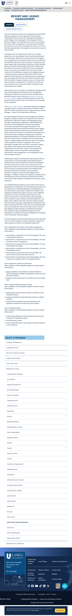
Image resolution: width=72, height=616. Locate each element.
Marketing (10, 506)
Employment (32, 570)
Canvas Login (56, 570)
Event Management (13, 432)
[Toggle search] (69, 3)
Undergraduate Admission (15, 543)
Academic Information (13, 342)
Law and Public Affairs (14, 490)
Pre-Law (9, 512)
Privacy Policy (35, 610)
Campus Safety (57, 579)
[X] (48, 586)
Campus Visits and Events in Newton (42, 602)
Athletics (54, 574)
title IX (48, 594)
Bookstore (41, 574)
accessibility (41, 594)
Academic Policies (12, 348)
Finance (9, 448)
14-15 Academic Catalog (43, 8)
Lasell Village (42, 561)
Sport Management (13, 533)
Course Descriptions (13, 29)
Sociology (10, 527)
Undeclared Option (13, 538)
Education (10, 411)
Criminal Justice (12, 406)
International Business (14, 485)
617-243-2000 (11, 571)
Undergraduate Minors (15, 374)
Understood (60, 610)
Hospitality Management (15, 464)
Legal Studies (11, 496)
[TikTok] (40, 586)
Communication (12, 400)
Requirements (21, 25)
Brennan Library (43, 570)
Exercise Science (12, 437)
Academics (8, 8)
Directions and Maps (31, 574)
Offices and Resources (31, 579)
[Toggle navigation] (66, 3)
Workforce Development (59, 561)
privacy (54, 594)
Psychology (11, 517)
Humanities (10, 475)
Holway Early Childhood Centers (32, 561)
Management (11, 501)
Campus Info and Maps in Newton (50, 599)
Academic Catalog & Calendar (23, 8)
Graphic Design (12, 453)
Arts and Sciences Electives (15, 353)
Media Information (42, 579)
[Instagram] (29, 586)
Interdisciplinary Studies (15, 480)
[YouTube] (36, 586)
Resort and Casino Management (36, 10)
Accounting (11, 379)
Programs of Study (18, 10)
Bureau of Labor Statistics (15, 106)
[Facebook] (32, 586)
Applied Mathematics (14, 385)
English (9, 416)
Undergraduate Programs (29, 599)
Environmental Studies (14, 427)
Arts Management (13, 390)
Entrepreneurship (13, 422)
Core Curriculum (12, 363)
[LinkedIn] (44, 586)
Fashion (9, 443)
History (9, 459)
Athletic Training (13, 395)
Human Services (12, 469)
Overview (9, 25)
